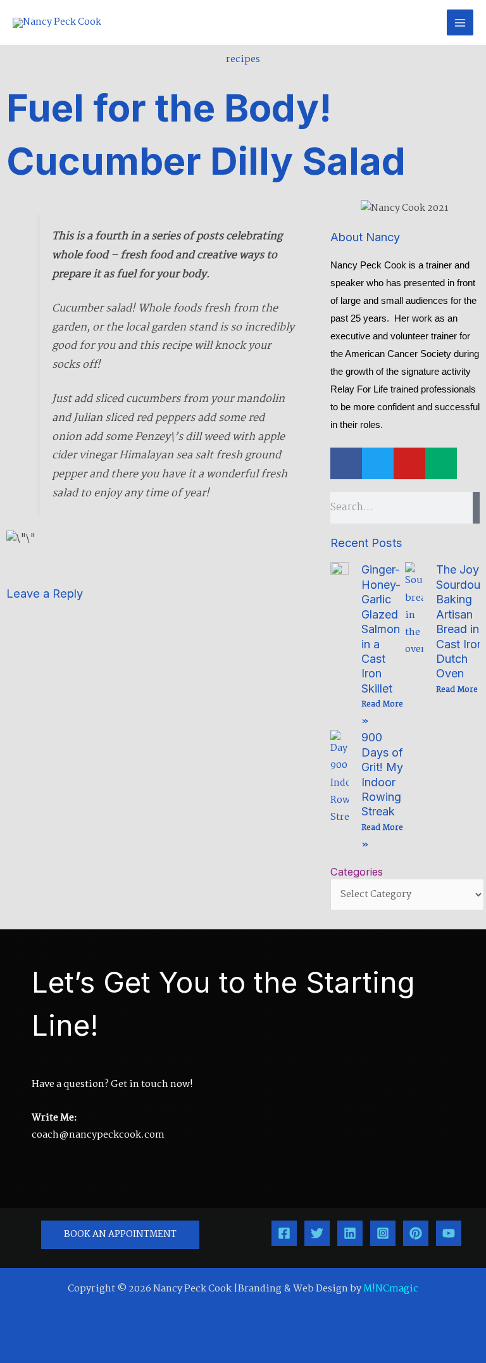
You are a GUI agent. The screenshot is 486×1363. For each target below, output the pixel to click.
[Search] (476, 508)
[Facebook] (284, 1233)
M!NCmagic (390, 1289)
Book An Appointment (120, 1235)
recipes (243, 59)
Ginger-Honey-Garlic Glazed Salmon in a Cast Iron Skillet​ (381, 628)
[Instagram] (383, 1233)
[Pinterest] (415, 1233)
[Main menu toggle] (460, 22)
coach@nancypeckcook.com (98, 1135)
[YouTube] (448, 1233)
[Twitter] (317, 1233)
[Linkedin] (350, 1233)
